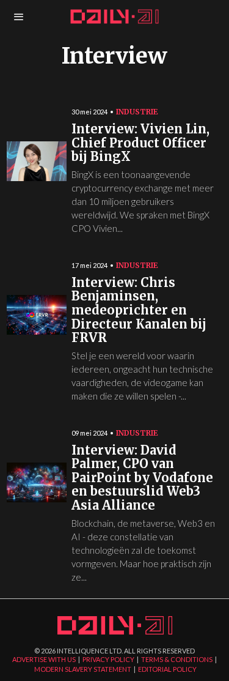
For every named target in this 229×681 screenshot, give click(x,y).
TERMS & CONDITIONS (177, 659)
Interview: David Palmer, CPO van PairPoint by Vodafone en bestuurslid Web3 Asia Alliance (142, 478)
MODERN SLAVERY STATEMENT (82, 669)
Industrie (137, 111)
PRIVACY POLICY (108, 659)
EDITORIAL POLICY (167, 669)
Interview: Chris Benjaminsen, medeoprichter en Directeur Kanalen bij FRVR (138, 310)
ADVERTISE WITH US (44, 659)
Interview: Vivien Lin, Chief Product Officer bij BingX (140, 143)
